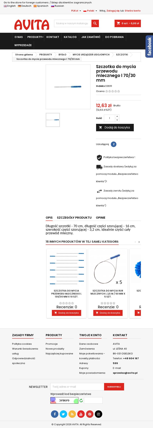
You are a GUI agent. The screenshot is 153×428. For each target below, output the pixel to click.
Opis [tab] (49, 217)
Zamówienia (87, 348)
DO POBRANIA (114, 37)
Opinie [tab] (100, 217)
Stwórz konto (132, 10)
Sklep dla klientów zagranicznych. (48, 2)
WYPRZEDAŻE (23, 45)
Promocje (52, 344)
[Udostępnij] (113, 144)
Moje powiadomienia (92, 373)
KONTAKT (52, 37)
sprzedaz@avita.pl (125, 373)
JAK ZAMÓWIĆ (91, 37)
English (12, 6)
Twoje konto (90, 335)
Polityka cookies (22, 344)
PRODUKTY (34, 37)
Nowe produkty (55, 348)
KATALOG (70, 37)
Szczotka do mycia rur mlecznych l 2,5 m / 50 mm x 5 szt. (107, 293)
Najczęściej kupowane (59, 353)
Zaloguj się (113, 10)
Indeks (100, 86)
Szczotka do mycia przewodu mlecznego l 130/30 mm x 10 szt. (66, 293)
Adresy (83, 363)
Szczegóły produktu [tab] (74, 217)
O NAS (19, 37)
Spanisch (44, 6)
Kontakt (120, 335)
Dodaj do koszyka (114, 127)
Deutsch (27, 6)
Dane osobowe (88, 344)
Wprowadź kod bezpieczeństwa (70, 394)
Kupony (83, 368)
